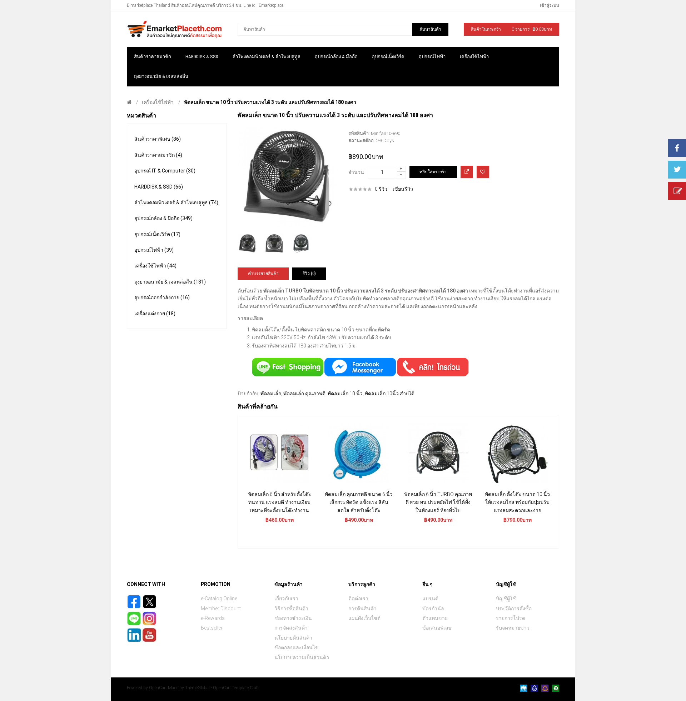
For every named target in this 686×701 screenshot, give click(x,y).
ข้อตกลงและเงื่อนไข (296, 647)
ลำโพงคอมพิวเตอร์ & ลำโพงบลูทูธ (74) (176, 202)
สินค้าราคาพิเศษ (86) (157, 139)
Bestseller (212, 628)
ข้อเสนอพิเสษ (437, 628)
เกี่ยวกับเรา (286, 598)
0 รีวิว (381, 189)
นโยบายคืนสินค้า (293, 638)
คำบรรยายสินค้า (263, 273)
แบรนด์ (430, 598)
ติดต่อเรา (358, 598)
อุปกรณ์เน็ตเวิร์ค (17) (157, 234)
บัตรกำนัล (433, 608)
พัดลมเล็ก (270, 393)
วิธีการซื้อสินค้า (291, 608)
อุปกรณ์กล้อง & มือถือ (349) (163, 218)
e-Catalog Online (219, 598)
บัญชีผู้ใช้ (506, 598)
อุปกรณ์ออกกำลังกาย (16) (162, 297)
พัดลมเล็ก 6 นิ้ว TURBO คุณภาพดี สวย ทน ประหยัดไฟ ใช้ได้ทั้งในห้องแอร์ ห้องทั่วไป (438, 502)
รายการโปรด (510, 618)
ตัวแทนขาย (435, 618)
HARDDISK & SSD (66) (158, 187)
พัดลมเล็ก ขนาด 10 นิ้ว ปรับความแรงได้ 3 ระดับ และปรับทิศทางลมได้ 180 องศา (270, 102)
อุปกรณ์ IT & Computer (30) (164, 171)
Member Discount (221, 608)
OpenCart (158, 687)
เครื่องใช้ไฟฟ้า (158, 102)
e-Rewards (213, 618)
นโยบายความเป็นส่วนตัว (301, 657)
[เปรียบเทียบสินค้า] (467, 172)
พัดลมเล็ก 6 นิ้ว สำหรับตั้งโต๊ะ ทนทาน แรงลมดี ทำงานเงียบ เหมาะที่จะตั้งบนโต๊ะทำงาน (279, 502)
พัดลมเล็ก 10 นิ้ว (345, 393)
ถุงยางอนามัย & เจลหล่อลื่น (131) (170, 282)
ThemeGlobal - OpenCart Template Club (222, 687)
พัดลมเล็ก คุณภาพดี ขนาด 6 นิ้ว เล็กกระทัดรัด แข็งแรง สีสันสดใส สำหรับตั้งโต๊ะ (359, 502)
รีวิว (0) (309, 273)
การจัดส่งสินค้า (291, 628)
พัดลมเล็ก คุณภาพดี (304, 393)
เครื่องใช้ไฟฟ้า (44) (155, 266)
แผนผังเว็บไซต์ (364, 618)
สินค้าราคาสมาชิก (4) (158, 155)
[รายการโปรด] (483, 172)
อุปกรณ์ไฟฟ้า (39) (154, 250)
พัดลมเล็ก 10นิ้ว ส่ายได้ (389, 393)
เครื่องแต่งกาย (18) (154, 313)
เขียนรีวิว (403, 189)
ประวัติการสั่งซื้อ (514, 608)
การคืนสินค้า (362, 608)
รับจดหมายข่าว (513, 628)
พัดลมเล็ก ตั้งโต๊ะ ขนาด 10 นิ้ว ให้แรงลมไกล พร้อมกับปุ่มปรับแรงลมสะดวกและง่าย (517, 502)
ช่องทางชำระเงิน (293, 618)
